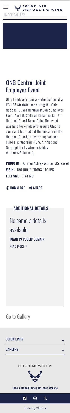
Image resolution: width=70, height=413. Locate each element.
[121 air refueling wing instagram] (35, 398)
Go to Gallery (18, 316)
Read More (17, 246)
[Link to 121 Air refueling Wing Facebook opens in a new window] (25, 398)
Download (17, 187)
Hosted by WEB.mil (35, 408)
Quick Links (14, 339)
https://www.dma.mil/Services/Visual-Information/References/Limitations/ (32, 299)
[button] (6, 8)
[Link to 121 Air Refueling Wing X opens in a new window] (45, 398)
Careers (12, 349)
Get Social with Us (35, 366)
